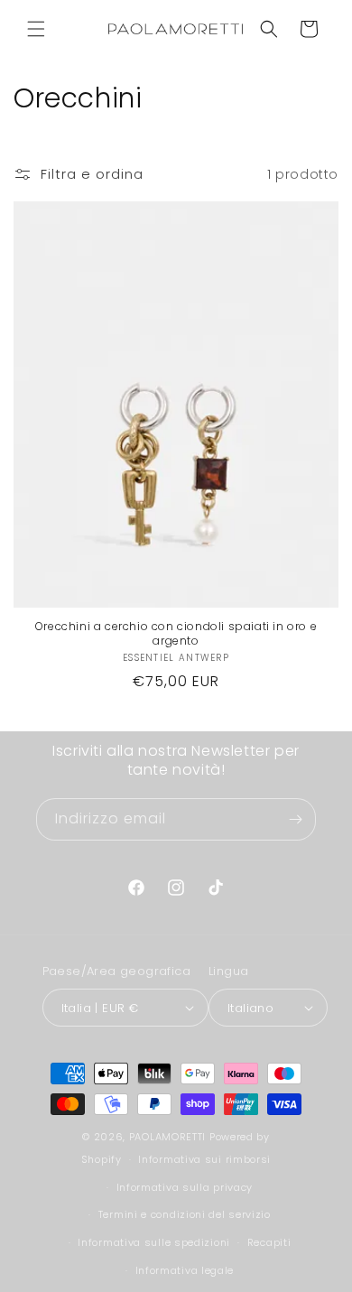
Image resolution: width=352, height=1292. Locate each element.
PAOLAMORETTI (167, 1136)
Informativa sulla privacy (185, 1187)
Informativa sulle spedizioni (154, 1242)
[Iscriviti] (295, 819)
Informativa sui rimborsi (204, 1159)
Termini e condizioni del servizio (184, 1214)
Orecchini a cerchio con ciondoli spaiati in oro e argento (176, 633)
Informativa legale (185, 1270)
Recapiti (269, 1242)
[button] (36, 29)
